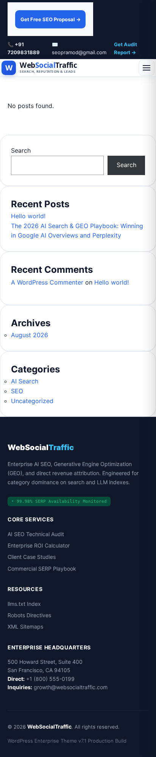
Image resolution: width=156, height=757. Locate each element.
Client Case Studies (32, 557)
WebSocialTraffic (49, 726)
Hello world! (28, 216)
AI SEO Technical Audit (36, 534)
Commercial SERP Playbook (42, 568)
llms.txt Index (24, 604)
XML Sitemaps (25, 626)
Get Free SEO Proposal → (50, 19)
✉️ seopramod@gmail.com (79, 48)
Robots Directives (29, 615)
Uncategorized (32, 401)
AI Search (24, 381)
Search (21, 150)
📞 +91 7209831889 (24, 48)
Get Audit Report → (125, 48)
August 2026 (29, 335)
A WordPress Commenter (47, 282)
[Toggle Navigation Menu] (146, 68)
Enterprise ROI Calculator (39, 545)
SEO (17, 391)
